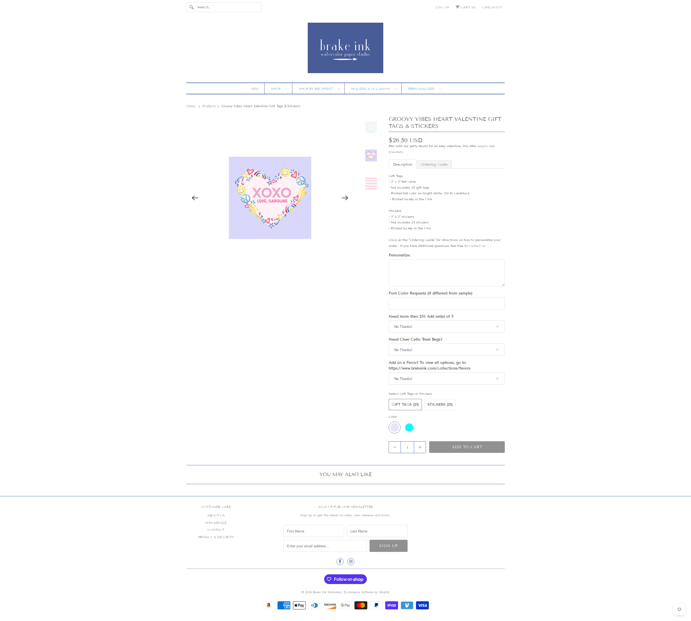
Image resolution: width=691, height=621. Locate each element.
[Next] (345, 198)
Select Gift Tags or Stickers (410, 394)
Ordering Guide (434, 164)
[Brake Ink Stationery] (345, 50)
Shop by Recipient (317, 89)
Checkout (492, 7)
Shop (277, 89)
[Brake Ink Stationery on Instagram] (350, 561)
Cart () (467, 7)
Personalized (422, 89)
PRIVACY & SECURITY (216, 537)
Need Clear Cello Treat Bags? (415, 339)
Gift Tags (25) (405, 404)
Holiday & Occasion (371, 89)
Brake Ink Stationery (327, 592)
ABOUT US (216, 515)
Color (393, 417)
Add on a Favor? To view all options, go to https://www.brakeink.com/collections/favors (429, 365)
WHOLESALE (215, 523)
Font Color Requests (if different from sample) (430, 293)
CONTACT (216, 530)
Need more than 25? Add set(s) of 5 (421, 316)
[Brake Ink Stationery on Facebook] (340, 561)
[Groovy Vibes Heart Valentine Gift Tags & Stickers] (270, 198)
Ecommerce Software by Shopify (367, 592)
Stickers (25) (440, 404)
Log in (442, 7)
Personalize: (399, 255)
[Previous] (195, 198)
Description (402, 164)
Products (209, 106)
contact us (477, 246)
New (255, 89)
